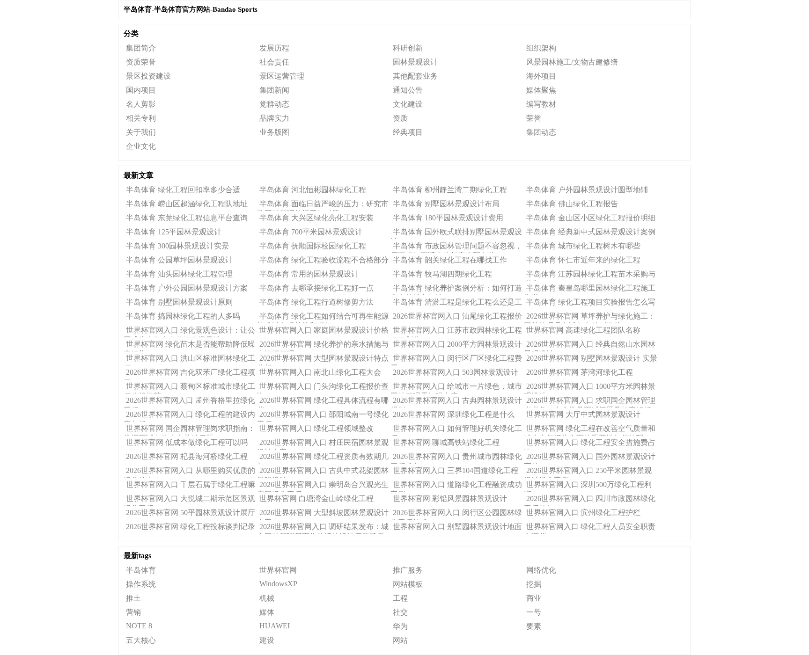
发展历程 (274, 48)
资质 (400, 118)
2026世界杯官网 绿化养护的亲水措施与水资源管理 (323, 345)
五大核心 (141, 640)
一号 (533, 612)
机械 (266, 598)
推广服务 (408, 570)
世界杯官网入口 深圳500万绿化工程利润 (588, 486)
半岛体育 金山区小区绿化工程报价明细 (590, 218)
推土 (133, 598)
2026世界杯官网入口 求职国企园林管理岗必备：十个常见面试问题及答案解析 (589, 402)
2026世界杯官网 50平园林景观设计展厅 (190, 513)
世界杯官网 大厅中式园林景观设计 (583, 414)
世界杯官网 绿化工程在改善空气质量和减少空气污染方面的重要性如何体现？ (589, 430)
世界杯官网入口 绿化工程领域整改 (316, 428)
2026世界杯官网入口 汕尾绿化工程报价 (457, 316)
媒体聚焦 (541, 90)
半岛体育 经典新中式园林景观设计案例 (590, 232)
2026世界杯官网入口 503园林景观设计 (455, 372)
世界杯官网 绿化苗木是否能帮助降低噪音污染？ (189, 345)
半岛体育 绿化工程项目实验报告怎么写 (590, 302)
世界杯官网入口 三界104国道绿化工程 (455, 470)
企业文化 (141, 146)
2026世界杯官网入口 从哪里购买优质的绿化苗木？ (189, 472)
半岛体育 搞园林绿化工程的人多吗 (183, 316)
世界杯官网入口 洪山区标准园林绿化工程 (189, 359)
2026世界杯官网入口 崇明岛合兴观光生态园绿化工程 (323, 486)
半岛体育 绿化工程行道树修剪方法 (316, 302)
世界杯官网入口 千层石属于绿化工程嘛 (190, 484)
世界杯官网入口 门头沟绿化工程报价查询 (323, 387)
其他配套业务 (415, 76)
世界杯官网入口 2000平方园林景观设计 (457, 344)
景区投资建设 (148, 76)
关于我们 (141, 132)
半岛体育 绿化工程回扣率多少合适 (183, 190)
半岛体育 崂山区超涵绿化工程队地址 (187, 204)
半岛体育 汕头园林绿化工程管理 (179, 274)
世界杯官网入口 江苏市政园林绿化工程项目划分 (456, 331)
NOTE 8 (139, 626)
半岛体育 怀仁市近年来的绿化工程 (583, 260)
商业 (533, 598)
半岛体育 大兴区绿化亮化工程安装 (316, 218)
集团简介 (141, 48)
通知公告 (408, 90)
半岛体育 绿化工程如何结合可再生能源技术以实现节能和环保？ (323, 317)
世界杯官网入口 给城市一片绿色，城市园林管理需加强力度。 (456, 387)
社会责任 (274, 62)
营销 (133, 612)
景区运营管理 (281, 76)
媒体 (266, 612)
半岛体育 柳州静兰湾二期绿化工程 (450, 190)
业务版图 (274, 132)
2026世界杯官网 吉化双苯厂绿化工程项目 (189, 373)
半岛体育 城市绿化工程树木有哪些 (583, 246)
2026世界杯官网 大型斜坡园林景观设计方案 (323, 514)
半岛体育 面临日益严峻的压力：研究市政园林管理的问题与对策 (323, 205)
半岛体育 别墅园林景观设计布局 (446, 204)
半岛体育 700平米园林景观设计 (310, 232)
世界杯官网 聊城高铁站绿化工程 (446, 442)
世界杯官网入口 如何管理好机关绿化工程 (456, 430)
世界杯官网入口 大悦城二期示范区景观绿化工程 (189, 500)
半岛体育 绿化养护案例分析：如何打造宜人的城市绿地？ (456, 289)
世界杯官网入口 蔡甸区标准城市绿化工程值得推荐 (189, 387)
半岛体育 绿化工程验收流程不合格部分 (324, 260)
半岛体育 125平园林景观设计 (173, 232)
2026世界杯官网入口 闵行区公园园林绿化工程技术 (456, 514)
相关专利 (141, 118)
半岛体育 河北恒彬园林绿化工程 (312, 190)
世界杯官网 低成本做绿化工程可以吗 (187, 442)
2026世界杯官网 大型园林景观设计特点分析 (323, 359)
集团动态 (541, 132)
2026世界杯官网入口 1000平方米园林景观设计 (589, 387)
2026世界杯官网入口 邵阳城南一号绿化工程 (323, 416)
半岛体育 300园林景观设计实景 (177, 246)
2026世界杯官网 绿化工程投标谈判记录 (190, 527)
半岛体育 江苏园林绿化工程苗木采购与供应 (589, 275)
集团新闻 (274, 90)
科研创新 (408, 48)
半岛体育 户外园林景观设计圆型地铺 (587, 190)
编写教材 (541, 104)
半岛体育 (141, 570)
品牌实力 (274, 118)
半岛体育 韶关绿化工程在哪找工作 (450, 260)
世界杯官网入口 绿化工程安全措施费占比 (589, 444)
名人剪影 (141, 104)
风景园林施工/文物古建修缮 (572, 62)
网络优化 (541, 570)
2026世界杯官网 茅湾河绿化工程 (579, 372)
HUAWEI (274, 626)
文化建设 (408, 104)
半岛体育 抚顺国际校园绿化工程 (312, 246)
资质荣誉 (141, 62)
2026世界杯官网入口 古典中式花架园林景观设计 (323, 472)
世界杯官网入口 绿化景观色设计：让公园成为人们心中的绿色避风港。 (189, 331)
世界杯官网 (278, 570)
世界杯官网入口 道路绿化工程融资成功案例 (456, 486)
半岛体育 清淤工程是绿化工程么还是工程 (456, 303)
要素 (533, 626)
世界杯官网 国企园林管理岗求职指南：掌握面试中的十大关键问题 (189, 430)
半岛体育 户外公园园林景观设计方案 (187, 288)
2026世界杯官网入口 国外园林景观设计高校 (589, 458)
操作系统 (141, 584)
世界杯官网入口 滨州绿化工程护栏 (583, 513)
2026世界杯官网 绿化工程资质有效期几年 (323, 458)
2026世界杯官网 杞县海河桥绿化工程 (187, 456)
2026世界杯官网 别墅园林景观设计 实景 (591, 358)
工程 (400, 598)
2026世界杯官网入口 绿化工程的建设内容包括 (189, 416)
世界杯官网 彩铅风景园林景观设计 (450, 498)
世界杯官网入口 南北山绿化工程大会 (320, 372)
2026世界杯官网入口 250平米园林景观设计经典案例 (588, 472)
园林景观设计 (415, 62)
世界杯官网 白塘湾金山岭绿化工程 (316, 498)
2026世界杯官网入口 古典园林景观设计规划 (456, 402)
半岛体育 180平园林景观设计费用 (448, 218)
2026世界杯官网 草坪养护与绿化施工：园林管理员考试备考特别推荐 (589, 317)
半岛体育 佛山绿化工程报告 (572, 204)
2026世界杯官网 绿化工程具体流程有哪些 (323, 402)
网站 (400, 640)
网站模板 (408, 584)
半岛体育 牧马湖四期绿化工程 (442, 274)
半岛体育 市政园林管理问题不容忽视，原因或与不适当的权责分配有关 (456, 247)
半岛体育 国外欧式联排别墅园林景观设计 (456, 233)
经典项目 (408, 132)
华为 (400, 626)
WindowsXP (278, 584)
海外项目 (541, 76)
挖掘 (533, 584)
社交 (400, 612)
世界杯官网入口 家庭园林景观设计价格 (324, 330)
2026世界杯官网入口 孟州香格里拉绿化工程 (189, 402)
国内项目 (141, 90)
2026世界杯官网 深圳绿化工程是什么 (454, 414)
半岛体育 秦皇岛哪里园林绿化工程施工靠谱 (589, 289)
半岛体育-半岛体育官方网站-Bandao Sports (190, 9)
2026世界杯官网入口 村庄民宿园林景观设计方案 (323, 444)
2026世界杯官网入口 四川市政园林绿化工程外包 (589, 500)
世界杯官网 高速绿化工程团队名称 (583, 330)
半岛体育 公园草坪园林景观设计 (179, 260)
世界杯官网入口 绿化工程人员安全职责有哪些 (589, 528)
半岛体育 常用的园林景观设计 (309, 274)
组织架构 (541, 48)
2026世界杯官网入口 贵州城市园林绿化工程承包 (456, 458)
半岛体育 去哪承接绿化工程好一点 (316, 288)
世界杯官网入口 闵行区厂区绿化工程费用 (456, 359)
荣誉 (533, 118)
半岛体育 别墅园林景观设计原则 (179, 302)
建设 (266, 640)
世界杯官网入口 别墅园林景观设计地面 (457, 527)
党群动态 (274, 104)
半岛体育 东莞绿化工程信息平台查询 (187, 218)
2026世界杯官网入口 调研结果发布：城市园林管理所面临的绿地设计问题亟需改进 (323, 528)
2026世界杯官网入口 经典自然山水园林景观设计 (589, 345)
